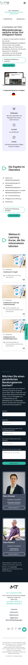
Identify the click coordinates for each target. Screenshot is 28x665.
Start (10, 10)
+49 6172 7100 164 (14, 550)
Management (15, 10)
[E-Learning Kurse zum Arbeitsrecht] (14, 255)
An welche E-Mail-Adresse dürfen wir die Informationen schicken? (12, 429)
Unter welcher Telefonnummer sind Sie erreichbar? (11, 439)
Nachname (5, 420)
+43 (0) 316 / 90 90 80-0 (14, 503)
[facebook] (16, 629)
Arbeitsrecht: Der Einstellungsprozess (10, 338)
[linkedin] (8, 629)
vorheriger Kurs (7, 19)
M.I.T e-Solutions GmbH (14, 593)
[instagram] (12, 629)
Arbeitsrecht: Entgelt (10, 272)
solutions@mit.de (14, 548)
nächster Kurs (21, 19)
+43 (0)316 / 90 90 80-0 (14, 601)
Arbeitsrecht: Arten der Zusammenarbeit (11, 303)
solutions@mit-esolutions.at (14, 502)
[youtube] (19, 629)
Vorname (4, 411)
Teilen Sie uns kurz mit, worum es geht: (11, 449)
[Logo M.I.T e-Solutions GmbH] (14, 586)
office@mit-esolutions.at (14, 603)
